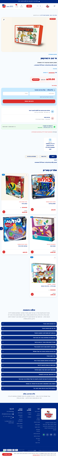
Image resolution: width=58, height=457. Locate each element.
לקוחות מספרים (38, 419)
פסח (51, 15)
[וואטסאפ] (43, 434)
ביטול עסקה (37, 427)
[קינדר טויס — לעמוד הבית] (47, 6)
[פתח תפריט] (54, 6)
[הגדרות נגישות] (1, 228)
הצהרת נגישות (37, 436)
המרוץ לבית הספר (20, 427)
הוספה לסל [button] (32, 209)
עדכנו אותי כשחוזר (29, 101)
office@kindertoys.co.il (7, 414)
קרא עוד (55, 68)
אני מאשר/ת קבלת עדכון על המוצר (46, 97)
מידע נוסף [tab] (43, 156)
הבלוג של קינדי (38, 439)
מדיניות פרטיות (37, 433)
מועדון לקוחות (37, 422)
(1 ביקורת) (45, 72)
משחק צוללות (52, 203)
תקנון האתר (37, 424)
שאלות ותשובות (38, 415)
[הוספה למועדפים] (55, 175)
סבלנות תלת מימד (22, 246)
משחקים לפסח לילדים (44, 15)
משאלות (29, 417)
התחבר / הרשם (29, 414)
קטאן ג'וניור (24, 203)
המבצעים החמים (20, 416)
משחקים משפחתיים (36, 132)
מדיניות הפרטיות (36, 455)
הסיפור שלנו (37, 411)
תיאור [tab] (53, 156)
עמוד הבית (55, 15)
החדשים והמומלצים (20, 420)
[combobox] (34, 6)
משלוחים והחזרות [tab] (31, 156)
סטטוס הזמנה (19, 423)
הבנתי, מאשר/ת (7, 454)
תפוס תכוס (53, 246)
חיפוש (29, 6)
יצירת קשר (37, 442)
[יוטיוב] (47, 434)
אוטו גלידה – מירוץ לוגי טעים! (48, 286)
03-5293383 (9, 411)
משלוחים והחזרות (38, 430)
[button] (3, 19)
